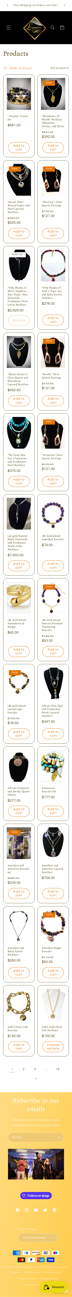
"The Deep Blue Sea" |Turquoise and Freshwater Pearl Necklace (17, 460)
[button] (8, 27)
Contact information (38, 1285)
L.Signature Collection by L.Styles (34, 1267)
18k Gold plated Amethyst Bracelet (53, 537)
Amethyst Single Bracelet (51, 949)
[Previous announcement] (7, 5)
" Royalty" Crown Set (18, 118)
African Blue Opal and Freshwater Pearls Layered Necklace (52, 711)
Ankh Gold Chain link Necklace (52, 1028)
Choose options (53, 1046)
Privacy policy (52, 1272)
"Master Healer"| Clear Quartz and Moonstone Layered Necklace (18, 379)
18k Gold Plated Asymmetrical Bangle (17, 623)
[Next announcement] (64, 5)
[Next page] (36, 1078)
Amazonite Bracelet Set (49, 790)
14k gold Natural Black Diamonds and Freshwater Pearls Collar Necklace (17, 542)
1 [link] (12, 1069)
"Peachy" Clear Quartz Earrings (51, 376)
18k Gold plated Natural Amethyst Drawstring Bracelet (52, 625)
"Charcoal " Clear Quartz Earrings (52, 203)
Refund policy (32, 1272)
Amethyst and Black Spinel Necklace (16, 951)
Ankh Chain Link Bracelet (18, 1028)
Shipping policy (50, 1279)
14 (57, 1069)
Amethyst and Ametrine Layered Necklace (52, 869)
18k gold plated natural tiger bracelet (17, 709)
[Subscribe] (59, 1137)
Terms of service (27, 1279)
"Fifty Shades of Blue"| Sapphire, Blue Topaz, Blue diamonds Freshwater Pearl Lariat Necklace (18, 296)
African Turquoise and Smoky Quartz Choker (19, 792)
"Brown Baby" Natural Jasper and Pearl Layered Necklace (19, 207)
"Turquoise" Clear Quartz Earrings (52, 457)
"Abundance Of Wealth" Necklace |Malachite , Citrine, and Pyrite (53, 121)
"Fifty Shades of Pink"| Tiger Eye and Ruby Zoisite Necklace (52, 293)
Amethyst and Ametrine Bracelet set (18, 869)
